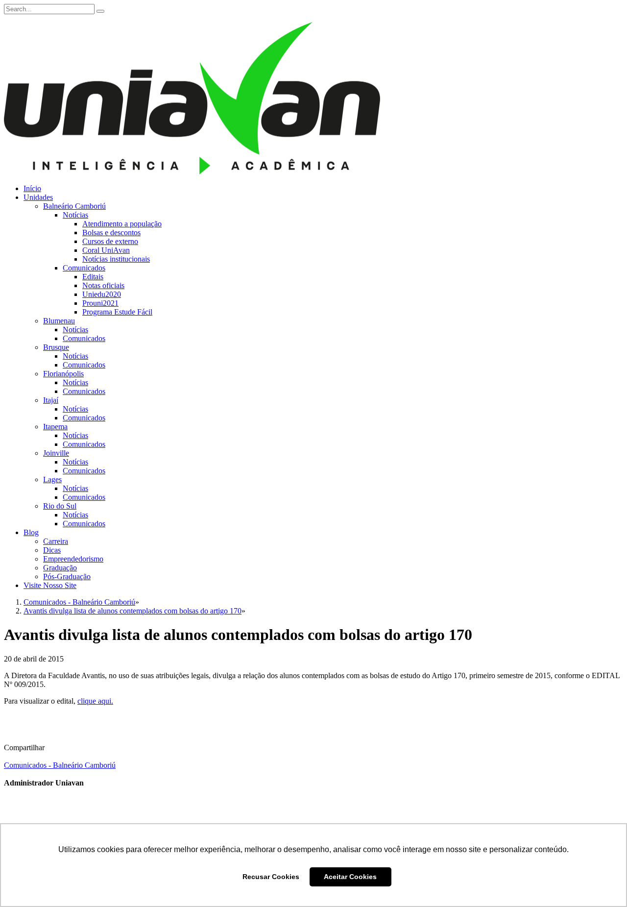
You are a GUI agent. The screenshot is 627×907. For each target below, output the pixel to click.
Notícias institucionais (116, 259)
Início (32, 188)
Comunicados (84, 268)
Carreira (55, 541)
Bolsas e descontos (111, 232)
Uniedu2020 (101, 294)
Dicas (52, 550)
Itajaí (50, 400)
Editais (92, 276)
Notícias (75, 215)
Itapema (55, 426)
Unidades (38, 197)
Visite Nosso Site (50, 585)
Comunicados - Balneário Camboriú (60, 765)
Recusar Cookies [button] (270, 877)
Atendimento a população (122, 224)
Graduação (60, 568)
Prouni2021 (100, 303)
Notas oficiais (103, 285)
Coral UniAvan (106, 250)
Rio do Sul (59, 506)
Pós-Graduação (67, 576)
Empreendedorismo (73, 559)
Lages (52, 479)
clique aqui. (95, 701)
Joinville (56, 453)
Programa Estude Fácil (117, 312)
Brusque (56, 347)
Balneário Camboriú (74, 206)
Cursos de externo (110, 241)
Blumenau (59, 321)
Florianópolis (63, 373)
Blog (31, 532)
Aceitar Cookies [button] (350, 877)
